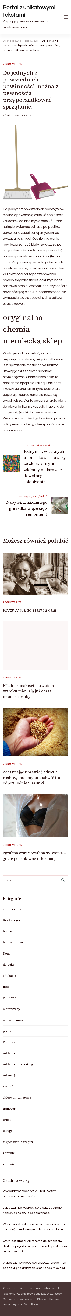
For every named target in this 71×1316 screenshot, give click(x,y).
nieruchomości (14, 1020)
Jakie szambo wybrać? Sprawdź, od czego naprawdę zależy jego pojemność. (32, 1210)
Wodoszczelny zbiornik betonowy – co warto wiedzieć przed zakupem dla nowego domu (34, 1227)
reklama (9, 1053)
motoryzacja (12, 1009)
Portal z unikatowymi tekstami (29, 11)
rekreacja (10, 1075)
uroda (7, 1120)
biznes (8, 931)
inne (6, 987)
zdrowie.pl (12, 64)
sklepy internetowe (17, 1097)
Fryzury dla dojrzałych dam (29, 610)
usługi (7, 1131)
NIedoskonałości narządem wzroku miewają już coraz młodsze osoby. (28, 691)
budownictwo (13, 942)
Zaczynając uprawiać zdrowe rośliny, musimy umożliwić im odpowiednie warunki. (31, 777)
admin (7, 115)
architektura (12, 909)
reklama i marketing (18, 1064)
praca (7, 1031)
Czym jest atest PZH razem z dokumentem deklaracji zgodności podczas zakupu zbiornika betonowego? (35, 1246)
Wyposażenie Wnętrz (18, 1142)
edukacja (9, 976)
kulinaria (9, 998)
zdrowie (9, 1153)
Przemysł (9, 1042)
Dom (6, 953)
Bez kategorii (13, 920)
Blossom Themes (48, 1299)
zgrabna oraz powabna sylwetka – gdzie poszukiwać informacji (34, 855)
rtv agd (8, 1086)
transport (9, 1108)
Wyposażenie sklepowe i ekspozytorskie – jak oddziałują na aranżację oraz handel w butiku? (34, 1265)
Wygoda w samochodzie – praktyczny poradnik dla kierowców (29, 1193)
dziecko (9, 964)
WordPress (31, 1304)
